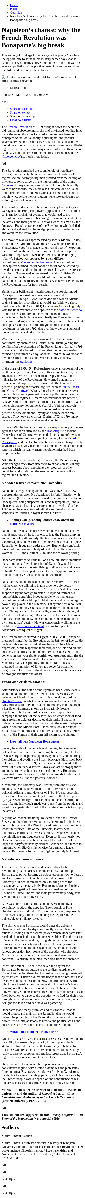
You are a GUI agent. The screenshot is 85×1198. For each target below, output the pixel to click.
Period (14, 8)
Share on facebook (22, 108)
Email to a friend (21, 120)
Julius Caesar (70, 387)
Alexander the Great (30, 626)
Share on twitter (20, 112)
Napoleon (8, 185)
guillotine (26, 361)
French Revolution (20, 127)
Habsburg (53, 431)
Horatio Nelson (12, 701)
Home (14, 5)
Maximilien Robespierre (36, 262)
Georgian (16, 12)
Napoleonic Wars (13, 156)
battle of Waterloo (70, 310)
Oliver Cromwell (18, 390)
